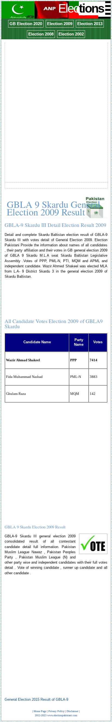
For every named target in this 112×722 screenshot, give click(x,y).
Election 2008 (41, 34)
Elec (81, 8)
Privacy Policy (56, 711)
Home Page (40, 711)
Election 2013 (89, 23)
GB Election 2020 (26, 23)
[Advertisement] (56, 99)
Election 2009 (59, 23)
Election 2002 (71, 34)
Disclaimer (72, 711)
